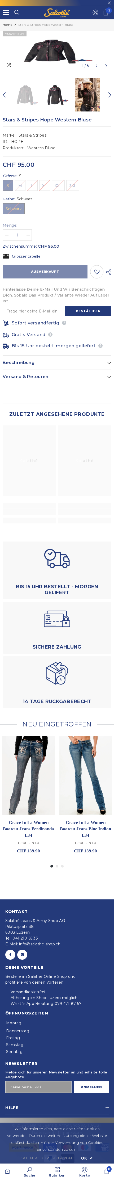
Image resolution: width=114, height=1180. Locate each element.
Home (7, 25)
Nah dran (109, 3)
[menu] (6, 12)
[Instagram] (22, 955)
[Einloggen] (95, 12)
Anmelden (91, 1087)
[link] (29, 512)
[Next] (106, 65)
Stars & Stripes (32, 135)
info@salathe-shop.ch (39, 944)
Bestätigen (88, 311)
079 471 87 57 (68, 1003)
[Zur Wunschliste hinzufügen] (96, 271)
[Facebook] (10, 955)
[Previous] (96, 65)
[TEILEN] (107, 272)
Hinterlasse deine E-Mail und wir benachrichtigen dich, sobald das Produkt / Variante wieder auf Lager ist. (56, 295)
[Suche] (17, 12)
